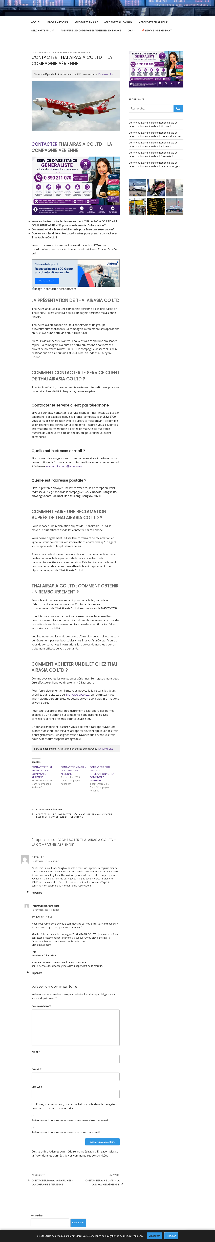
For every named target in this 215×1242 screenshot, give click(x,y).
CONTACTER (44, 144)
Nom (36, 1052)
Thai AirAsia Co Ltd (77, 694)
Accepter (154, 1235)
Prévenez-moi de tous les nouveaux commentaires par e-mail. (70, 1120)
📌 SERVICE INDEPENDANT (156, 30)
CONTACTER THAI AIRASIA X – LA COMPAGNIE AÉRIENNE (42, 772)
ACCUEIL (36, 22)
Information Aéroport (75, 52)
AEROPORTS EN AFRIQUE (153, 22)
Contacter (65, 814)
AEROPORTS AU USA (42, 30)
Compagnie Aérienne (49, 809)
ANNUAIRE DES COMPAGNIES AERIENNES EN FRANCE (91, 30)
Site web (37, 1087)
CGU (130, 30)
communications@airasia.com (64, 466)
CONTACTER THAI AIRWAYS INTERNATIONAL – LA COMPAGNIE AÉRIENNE (102, 773)
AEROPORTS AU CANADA (118, 22)
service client (58, 817)
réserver (42, 817)
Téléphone (76, 817)
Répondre (37, 892)
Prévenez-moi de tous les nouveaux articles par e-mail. (66, 1132)
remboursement (102, 814)
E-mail (36, 1069)
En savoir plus (105, 74)
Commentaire (41, 1006)
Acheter (41, 814)
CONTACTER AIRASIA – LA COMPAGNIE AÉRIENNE (73, 770)
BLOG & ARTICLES (57, 22)
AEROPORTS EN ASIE (86, 22)
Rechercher (37, 1215)
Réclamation (82, 814)
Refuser (171, 1235)
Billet (52, 814)
